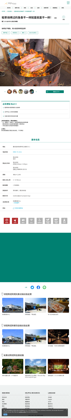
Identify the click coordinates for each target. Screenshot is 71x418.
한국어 (49, 401)
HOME (3, 11)
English (50, 399)
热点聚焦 (4, 404)
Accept (5, 414)
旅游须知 (27, 397)
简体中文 (50, 406)
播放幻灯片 (56, 92)
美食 (23, 32)
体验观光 (15, 32)
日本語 (49, 397)
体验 (25, 8)
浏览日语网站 (19, 208)
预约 (3, 406)
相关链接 (27, 406)
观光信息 (4, 397)
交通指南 (4, 408)
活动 (31, 8)
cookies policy (22, 412)
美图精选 (55, 8)
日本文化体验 (32, 32)
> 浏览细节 (16, 203)
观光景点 (9, 11)
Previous (15, 62)
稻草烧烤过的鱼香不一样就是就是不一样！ (25, 11)
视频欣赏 (46, 8)
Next (55, 62)
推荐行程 (17, 8)
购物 (3, 401)
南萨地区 (5, 32)
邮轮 (63, 8)
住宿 (38, 8)
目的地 (8, 8)
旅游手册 (27, 404)
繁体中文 (50, 404)
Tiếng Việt (50, 408)
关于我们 (27, 408)
